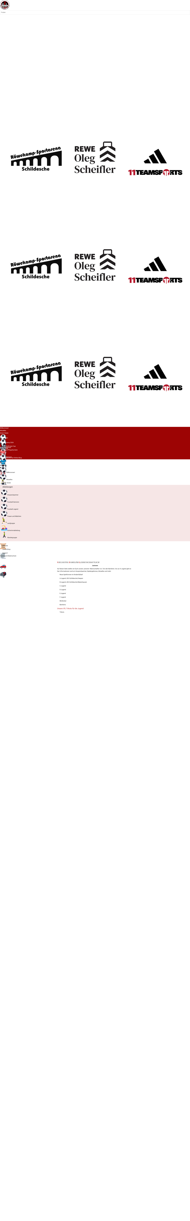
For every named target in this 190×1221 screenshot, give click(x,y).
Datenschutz (12, 556)
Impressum (3, 556)
